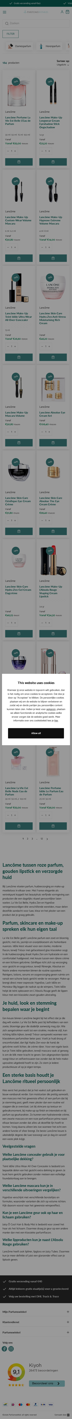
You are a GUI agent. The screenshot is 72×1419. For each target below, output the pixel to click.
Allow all (36, 733)
